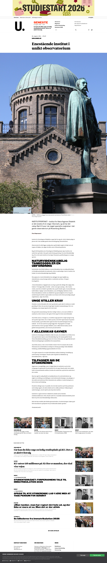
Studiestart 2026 (59, 27)
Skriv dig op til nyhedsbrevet (81, 23)
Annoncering (58, 550)
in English (90, 17)
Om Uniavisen (78, 21)
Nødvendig (6, 560)
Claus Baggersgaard (36, 233)
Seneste (41, 22)
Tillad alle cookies (97, 555)
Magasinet (57, 23)
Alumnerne (57, 21)
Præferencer (14, 560)
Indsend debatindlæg (60, 25)
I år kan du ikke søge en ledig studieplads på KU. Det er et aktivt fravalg (43, 28)
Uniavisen (16, 17)
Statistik (21, 560)
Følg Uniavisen (78, 25)
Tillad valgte (82, 555)
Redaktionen (58, 546)
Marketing (28, 560)
